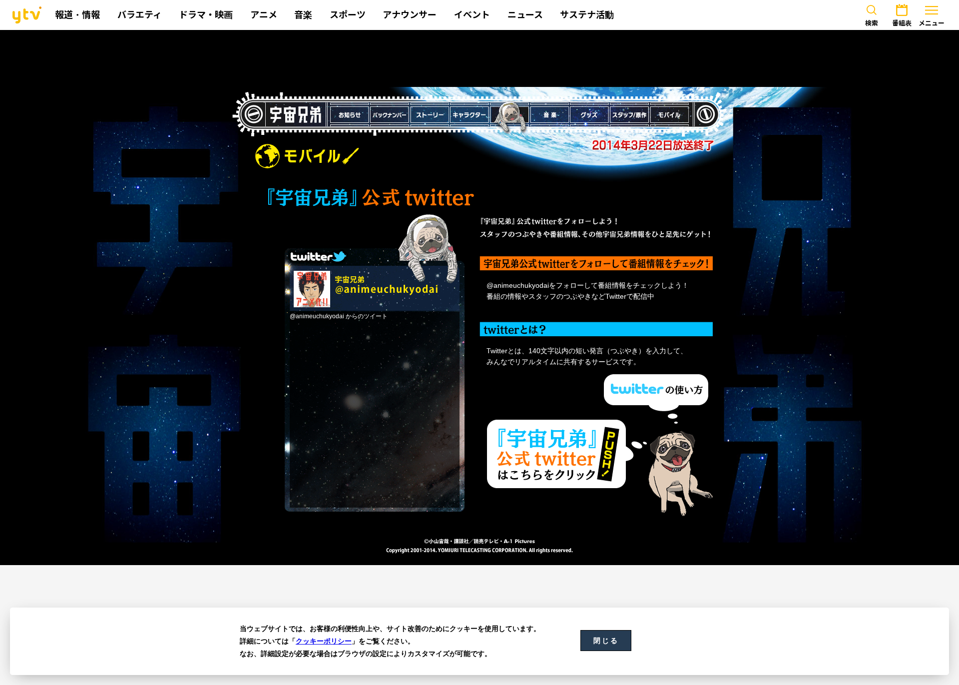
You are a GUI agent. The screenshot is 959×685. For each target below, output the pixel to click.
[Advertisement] (479, 58)
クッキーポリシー (324, 641)
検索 (871, 23)
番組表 (902, 23)
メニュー (932, 23)
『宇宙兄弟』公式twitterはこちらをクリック (556, 454)
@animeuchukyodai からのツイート (339, 316)
